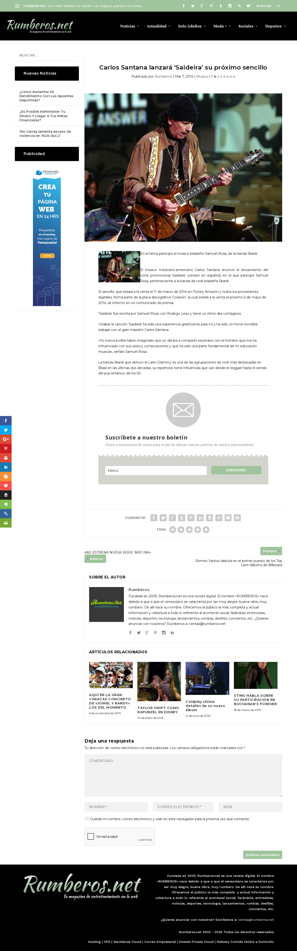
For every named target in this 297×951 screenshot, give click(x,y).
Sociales (246, 26)
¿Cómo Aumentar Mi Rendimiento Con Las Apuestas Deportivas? (46, 96)
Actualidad (156, 26)
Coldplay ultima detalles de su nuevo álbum (205, 706)
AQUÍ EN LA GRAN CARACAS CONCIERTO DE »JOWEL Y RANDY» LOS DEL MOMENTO (110, 701)
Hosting (94, 942)
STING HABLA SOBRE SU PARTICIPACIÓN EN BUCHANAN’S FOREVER (255, 699)
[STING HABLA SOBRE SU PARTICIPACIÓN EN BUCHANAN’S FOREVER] (256, 675)
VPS (107, 942)
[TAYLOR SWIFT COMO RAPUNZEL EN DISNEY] (159, 681)
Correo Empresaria (159, 942)
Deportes (273, 26)
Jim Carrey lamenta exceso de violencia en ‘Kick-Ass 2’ (45, 133)
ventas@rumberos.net (256, 919)
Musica (202, 76)
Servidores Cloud (127, 942)
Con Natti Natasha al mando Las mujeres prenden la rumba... (96, 6)
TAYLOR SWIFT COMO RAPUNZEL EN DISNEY (158, 710)
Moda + (220, 26)
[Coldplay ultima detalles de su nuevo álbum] (207, 678)
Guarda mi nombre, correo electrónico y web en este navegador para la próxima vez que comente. (170, 819)
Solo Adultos (190, 26)
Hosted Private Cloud (196, 942)
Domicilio (266, 942)
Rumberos (163, 76)
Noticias (127, 26)
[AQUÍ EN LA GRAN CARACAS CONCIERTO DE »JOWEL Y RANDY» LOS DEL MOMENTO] (111, 675)
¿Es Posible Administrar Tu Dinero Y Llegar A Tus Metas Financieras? (43, 115)
